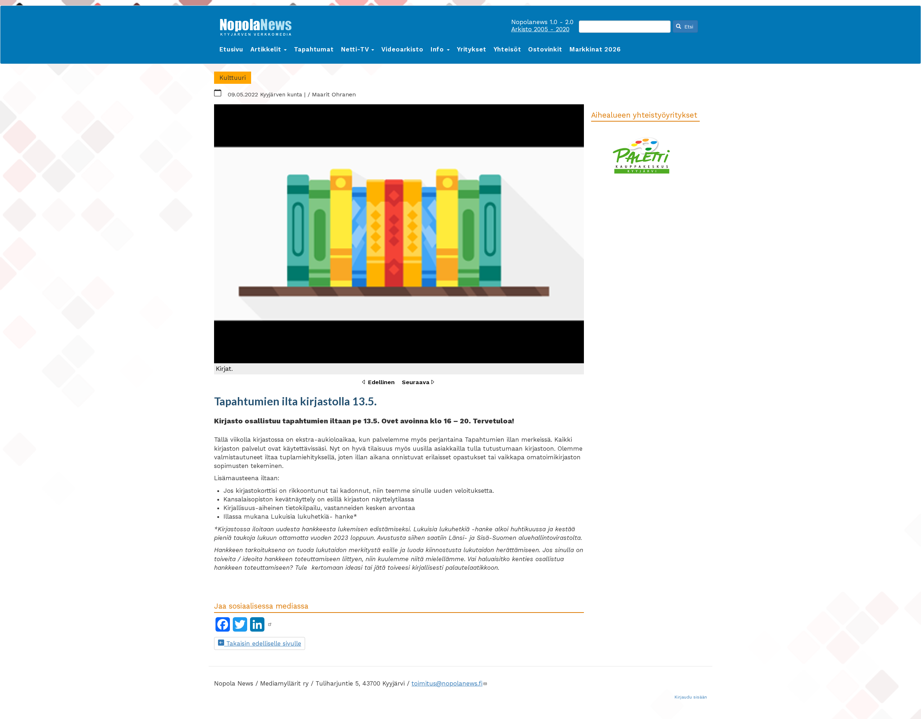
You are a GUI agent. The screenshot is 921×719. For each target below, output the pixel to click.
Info (438, 49)
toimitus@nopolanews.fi (447, 683)
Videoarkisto (402, 49)
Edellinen (381, 382)
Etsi (687, 26)
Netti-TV (356, 49)
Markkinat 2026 (595, 49)
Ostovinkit (545, 49)
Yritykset (471, 49)
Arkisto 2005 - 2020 (540, 29)
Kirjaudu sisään (691, 697)
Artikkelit (266, 49)
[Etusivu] (258, 26)
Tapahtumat (314, 49)
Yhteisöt (507, 49)
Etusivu (231, 49)
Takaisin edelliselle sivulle (262, 643)
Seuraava (416, 382)
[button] (399, 239)
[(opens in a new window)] (270, 624)
